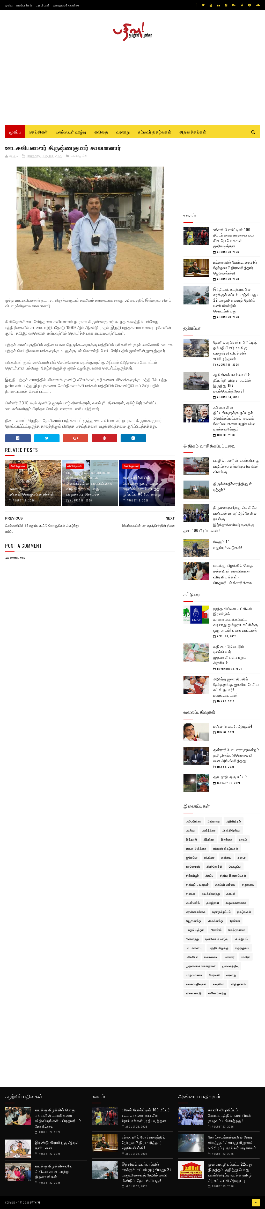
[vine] (242, 5)
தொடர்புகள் (42, 5)
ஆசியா (191, 830)
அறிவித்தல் (233, 821)
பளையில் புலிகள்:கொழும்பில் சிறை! (31, 491)
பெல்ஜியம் (241, 939)
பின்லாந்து (192, 939)
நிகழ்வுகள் (244, 911)
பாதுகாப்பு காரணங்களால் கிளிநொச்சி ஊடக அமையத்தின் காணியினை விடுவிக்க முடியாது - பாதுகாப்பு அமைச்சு (89, 483)
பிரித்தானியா (237, 930)
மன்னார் (229, 957)
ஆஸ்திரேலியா (231, 830)
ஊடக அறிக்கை (196, 848)
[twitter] (203, 5)
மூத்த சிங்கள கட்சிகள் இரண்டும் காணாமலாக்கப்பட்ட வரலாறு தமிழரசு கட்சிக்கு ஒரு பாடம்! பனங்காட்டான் (235, 619)
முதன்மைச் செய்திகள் (201, 966)
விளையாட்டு (194, 993)
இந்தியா (209, 839)
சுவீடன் (230, 893)
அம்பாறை (214, 821)
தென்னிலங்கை (196, 911)
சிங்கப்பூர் (192, 875)
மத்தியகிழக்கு (219, 948)
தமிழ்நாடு (213, 902)
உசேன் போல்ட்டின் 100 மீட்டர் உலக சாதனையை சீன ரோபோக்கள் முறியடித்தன (233, 237)
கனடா (242, 857)
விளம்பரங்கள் (24, 5)
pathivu (35, 1202)
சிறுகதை (248, 884)
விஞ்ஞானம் (238, 984)
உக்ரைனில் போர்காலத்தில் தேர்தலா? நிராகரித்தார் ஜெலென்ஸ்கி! (235, 267)
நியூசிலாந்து (193, 920)
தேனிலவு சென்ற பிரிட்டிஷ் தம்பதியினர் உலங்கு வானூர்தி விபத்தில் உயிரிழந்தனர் (235, 350)
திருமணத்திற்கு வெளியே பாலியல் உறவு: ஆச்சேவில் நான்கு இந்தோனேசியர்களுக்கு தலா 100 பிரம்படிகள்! (220, 518)
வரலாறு (123, 132)
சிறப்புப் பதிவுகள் (197, 884)
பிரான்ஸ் (216, 930)
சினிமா (190, 893)
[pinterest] (249, 5)
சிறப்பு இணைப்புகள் (233, 875)
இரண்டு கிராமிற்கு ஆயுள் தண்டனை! (57, 1144)
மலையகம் (211, 957)
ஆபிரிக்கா (209, 830)
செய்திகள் (38, 132)
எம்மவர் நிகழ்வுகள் (154, 132)
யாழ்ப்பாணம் (194, 975)
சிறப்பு (209, 875)
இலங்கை (227, 839)
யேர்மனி (214, 975)
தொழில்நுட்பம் (221, 911)
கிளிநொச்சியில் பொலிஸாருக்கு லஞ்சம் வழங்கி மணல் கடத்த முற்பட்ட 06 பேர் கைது (142, 486)
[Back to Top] (256, 1202)
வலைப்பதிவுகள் (196, 984)
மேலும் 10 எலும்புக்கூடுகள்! (227, 544)
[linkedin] (218, 5)
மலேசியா (192, 957)
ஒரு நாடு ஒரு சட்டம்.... (232, 776)
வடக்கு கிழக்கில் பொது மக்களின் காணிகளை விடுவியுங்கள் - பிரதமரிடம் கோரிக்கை (233, 573)
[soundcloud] (257, 5)
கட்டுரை (209, 857)
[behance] (234, 5)
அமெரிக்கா (193, 821)
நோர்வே (235, 920)
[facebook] (196, 5)
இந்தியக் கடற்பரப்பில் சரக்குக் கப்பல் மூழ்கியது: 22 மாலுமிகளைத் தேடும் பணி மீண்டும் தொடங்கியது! (235, 299)
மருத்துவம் (242, 948)
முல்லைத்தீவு (230, 966)
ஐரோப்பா (192, 857)
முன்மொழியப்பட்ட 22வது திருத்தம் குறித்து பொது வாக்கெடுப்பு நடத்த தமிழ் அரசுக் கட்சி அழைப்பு (230, 1172)
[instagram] (226, 5)
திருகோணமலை (236, 902)
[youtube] (211, 5)
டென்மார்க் (193, 902)
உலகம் (243, 839)
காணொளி (193, 866)
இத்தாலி (191, 839)
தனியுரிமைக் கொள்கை (66, 5)
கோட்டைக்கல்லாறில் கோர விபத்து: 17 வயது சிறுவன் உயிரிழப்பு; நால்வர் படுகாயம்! (232, 1142)
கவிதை (101, 132)
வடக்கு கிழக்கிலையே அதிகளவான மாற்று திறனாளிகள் (54, 1171)
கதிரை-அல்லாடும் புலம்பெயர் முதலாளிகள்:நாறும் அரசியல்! (230, 654)
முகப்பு (8, 5)
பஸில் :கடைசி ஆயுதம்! (232, 726)
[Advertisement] (132, 81)
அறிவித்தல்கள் (192, 132)
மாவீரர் (245, 957)
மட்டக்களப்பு (194, 948)
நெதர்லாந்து (215, 920)
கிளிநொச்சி (79, 156)
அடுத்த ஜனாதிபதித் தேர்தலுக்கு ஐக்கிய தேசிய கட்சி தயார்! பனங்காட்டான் (236, 687)
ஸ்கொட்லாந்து (217, 993)
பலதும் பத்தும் (195, 930)
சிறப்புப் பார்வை (225, 884)
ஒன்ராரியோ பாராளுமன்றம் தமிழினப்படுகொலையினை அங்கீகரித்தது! (236, 755)
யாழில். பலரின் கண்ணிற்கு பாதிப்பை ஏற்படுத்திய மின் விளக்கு (236, 465)
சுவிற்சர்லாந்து (211, 893)
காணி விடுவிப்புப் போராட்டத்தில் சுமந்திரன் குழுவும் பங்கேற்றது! (229, 1115)
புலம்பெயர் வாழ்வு (71, 132)
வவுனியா (219, 984)
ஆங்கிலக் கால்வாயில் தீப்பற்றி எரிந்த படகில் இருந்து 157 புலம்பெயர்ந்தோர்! (232, 383)
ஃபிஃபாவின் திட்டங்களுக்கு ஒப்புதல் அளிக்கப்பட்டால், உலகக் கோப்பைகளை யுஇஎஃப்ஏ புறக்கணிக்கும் (234, 417)
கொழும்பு (235, 866)
